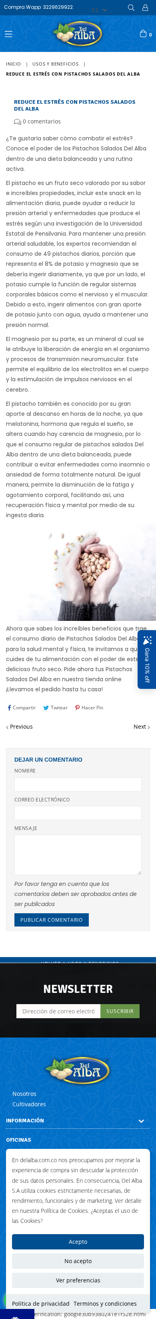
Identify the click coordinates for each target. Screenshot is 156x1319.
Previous (21, 726)
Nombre (25, 770)
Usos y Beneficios (55, 64)
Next (140, 726)
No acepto (78, 1261)
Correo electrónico (42, 799)
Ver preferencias (78, 1280)
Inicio (13, 64)
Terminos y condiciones (105, 1303)
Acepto (78, 1241)
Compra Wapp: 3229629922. (39, 7)
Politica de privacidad (41, 1303)
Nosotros (24, 1093)
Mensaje (25, 828)
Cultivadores (29, 1104)
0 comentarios (42, 121)
